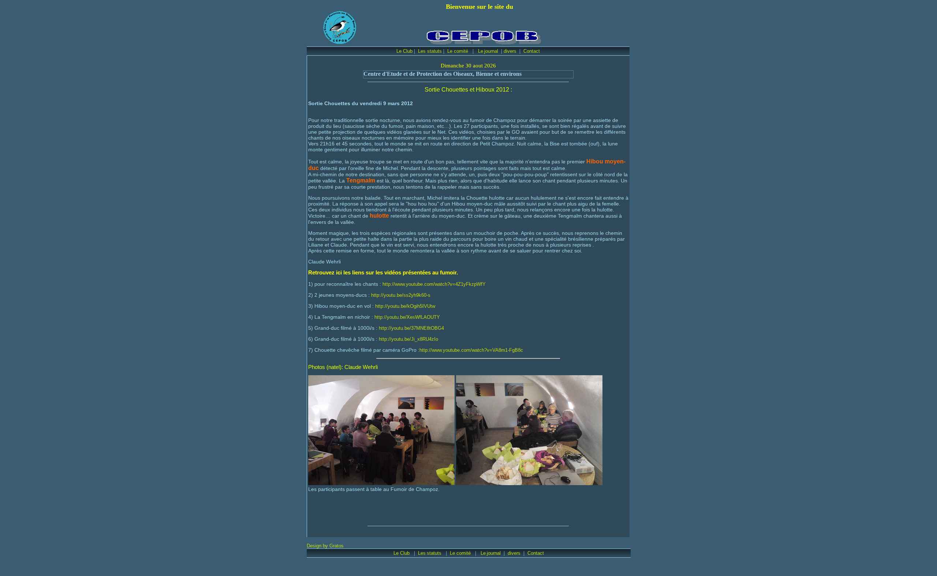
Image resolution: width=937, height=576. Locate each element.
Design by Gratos (325, 546)
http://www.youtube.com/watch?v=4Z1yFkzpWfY (434, 284)
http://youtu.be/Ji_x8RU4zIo (408, 339)
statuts (435, 553)
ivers (511, 51)
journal (491, 51)
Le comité (458, 51)
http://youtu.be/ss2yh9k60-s (400, 295)
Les (422, 553)
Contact (531, 51)
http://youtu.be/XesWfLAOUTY (407, 317)
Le (480, 51)
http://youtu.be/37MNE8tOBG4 (411, 328)
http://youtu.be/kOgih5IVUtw (405, 306)
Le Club (404, 51)
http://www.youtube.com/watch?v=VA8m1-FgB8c (471, 350)
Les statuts (430, 51)
